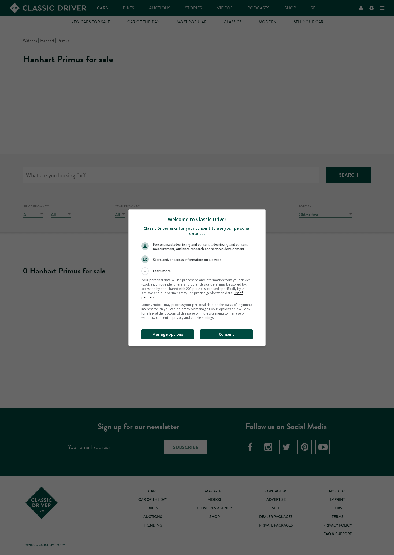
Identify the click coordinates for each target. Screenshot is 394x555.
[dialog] (197, 277)
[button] (197, 271)
